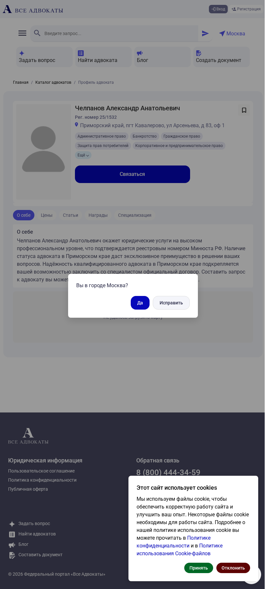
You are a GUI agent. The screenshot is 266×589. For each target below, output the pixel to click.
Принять (198, 568)
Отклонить (233, 568)
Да (140, 302)
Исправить (171, 302)
